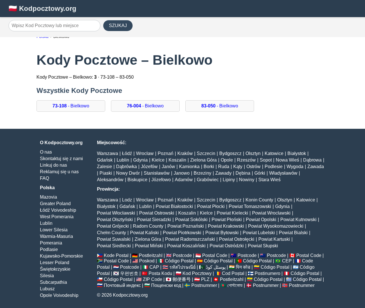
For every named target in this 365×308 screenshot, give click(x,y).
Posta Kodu (160, 273)
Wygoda (295, 166)
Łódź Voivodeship (58, 210)
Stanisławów (157, 173)
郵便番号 (182, 279)
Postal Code (214, 255)
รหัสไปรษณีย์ (182, 267)
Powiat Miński (149, 245)
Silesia (47, 275)
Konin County (259, 199)
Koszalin (177, 160)
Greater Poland (55, 203)
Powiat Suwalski (114, 239)
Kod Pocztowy (197, 273)
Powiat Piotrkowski (182, 232)
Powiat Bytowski (222, 232)
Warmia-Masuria (56, 236)
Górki (259, 173)
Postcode (182, 255)
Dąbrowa (312, 160)
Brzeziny (202, 173)
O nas (46, 152)
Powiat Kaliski (144, 232)
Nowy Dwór (128, 173)
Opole (227, 160)
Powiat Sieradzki (154, 219)
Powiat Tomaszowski (250, 206)
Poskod (147, 260)
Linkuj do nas (53, 165)
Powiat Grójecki (113, 226)
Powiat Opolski (261, 219)
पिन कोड (243, 267)
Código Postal (179, 260)
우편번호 (129, 273)
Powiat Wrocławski (271, 213)
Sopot (266, 160)
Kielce (158, 160)
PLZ (205, 279)
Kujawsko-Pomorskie (61, 256)
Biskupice (137, 179)
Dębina (243, 173)
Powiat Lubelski (259, 232)
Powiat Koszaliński (186, 245)
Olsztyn (253, 153)
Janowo (182, 173)
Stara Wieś (269, 179)
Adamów (184, 179)
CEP (287, 260)
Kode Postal (116, 255)
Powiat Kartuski (274, 239)
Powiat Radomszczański (190, 239)
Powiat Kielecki (232, 213)
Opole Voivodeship (59, 295)
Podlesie (274, 166)
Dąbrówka (126, 166)
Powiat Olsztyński (115, 219)
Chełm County (111, 232)
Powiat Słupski (263, 245)
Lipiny (229, 179)
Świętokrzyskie (55, 269)
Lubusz (47, 288)
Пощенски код (166, 285)
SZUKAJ (118, 25)
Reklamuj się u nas (59, 171)
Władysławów (283, 173)
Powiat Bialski (293, 232)
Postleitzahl (151, 255)
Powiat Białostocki (174, 206)
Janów (168, 166)
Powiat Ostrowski (156, 213)
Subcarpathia (53, 282)
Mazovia (48, 197)
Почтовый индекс (122, 285)
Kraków (185, 153)
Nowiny (246, 179)
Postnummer (204, 285)
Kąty (237, 166)
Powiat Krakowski (226, 226)
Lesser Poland (54, 262)
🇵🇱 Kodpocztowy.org (42, 8)
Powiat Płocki (211, 206)
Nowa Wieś (287, 160)
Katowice (274, 153)
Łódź (127, 153)
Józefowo (161, 179)
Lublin (46, 223)
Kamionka (189, 166)
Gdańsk (105, 160)
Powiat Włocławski (116, 213)
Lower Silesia (54, 229)
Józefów (149, 166)
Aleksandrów (110, 179)
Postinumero (267, 273)
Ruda (223, 166)
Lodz (127, 199)
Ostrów (253, 166)
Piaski (106, 173)
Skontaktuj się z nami (61, 158)
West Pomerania (57, 216)
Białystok (296, 153)
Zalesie (104, 166)
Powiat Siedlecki (114, 245)
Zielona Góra (203, 160)
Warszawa (107, 153)
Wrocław (145, 153)
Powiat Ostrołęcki (236, 239)
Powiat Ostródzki (227, 245)
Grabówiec (208, 179)
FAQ (44, 178)
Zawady (223, 173)
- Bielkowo (70, 105)
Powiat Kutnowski (298, 219)
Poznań (165, 153)
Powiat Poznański (185, 226)
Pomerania (51, 242)
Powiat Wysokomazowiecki (275, 226)
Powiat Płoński (227, 219)
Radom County (148, 226)
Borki (209, 166)
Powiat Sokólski (191, 219)
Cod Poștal (233, 273)
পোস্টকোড (235, 285)
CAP (154, 267)
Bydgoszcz (230, 153)
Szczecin (206, 153)
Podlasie (49, 249)
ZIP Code (152, 279)
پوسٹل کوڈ (216, 267)
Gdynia (140, 160)
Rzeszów (246, 160)
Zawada (315, 166)
